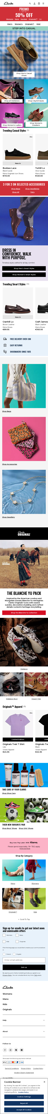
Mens (17, 19)
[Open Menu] (43, 3)
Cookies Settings (24, 1097)
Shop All (15, 192)
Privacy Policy (7, 975)
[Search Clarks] (30, 3)
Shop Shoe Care (9, 793)
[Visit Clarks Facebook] (5, 1050)
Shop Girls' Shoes (26, 828)
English (19, 954)
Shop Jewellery (8, 517)
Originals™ (33, 19)
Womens (9, 19)
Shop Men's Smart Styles (24, 268)
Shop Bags (15, 189)
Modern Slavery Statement (24, 1073)
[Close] (44, 1081)
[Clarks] (8, 3)
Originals (22, 941)
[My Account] (34, 3)
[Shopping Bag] (39, 3)
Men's (9, 24)
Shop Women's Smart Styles (24, 275)
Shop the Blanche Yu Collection (24, 613)
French (8, 954)
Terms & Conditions (12, 1068)
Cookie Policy (38, 1068)
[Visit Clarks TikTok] (16, 1050)
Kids (7, 941)
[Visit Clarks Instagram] (10, 1050)
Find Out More (25, 848)
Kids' (39, 24)
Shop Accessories (9, 464)
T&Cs (32, 192)
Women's (19, 24)
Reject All (24, 1103)
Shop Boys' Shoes (9, 828)
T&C (40, 19)
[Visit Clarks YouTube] (21, 1050)
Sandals (24, 19)
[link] (18, 157)
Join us (24, 967)
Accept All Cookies (24, 1110)
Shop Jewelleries (32, 189)
